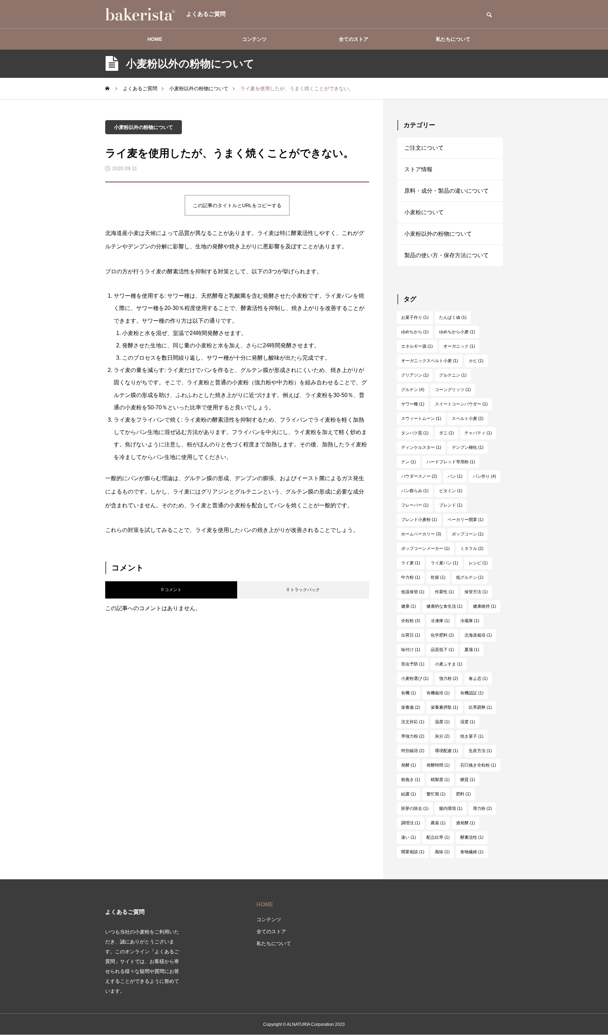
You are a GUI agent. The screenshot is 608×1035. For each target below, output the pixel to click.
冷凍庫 (440, 620)
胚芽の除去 (415, 808)
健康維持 (484, 606)
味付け (410, 649)
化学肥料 (442, 635)
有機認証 (471, 692)
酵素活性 (471, 837)
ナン (408, 461)
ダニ (446, 432)
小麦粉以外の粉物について (143, 127)
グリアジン (415, 375)
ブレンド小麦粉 (419, 519)
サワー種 (412, 404)
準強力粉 (412, 736)
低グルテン (469, 577)
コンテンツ (254, 39)
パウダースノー (419, 476)
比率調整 (480, 707)
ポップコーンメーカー (425, 548)
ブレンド (450, 505)
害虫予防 (412, 664)
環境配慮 (446, 750)
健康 (408, 606)
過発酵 (465, 822)
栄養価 (410, 707)
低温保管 (412, 591)
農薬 (438, 822)
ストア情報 (418, 169)
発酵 (408, 765)
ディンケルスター (421, 447)
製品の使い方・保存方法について (446, 255)
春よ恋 (478, 678)
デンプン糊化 (467, 447)
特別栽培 (412, 750)
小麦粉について (424, 212)
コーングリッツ (453, 389)
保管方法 (476, 591)
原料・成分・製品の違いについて (446, 191)
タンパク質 (415, 432)
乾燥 (438, 577)
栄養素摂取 (444, 707)
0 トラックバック (303, 589)
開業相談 (412, 851)
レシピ (478, 562)
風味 (442, 851)
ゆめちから (415, 331)
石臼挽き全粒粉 (478, 765)
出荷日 (410, 635)
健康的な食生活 (444, 606)
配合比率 (438, 837)
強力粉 (448, 678)
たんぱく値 (453, 317)
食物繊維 (471, 851)
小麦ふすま (448, 664)
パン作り (484, 476)
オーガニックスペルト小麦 (429, 360)
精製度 (440, 779)
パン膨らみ (415, 490)
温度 (442, 721)
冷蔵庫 (469, 620)
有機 (408, 692)
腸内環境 (450, 808)
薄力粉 (482, 808)
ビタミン (450, 490)
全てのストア (353, 39)
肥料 (463, 794)
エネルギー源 (417, 346)
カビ (476, 360)
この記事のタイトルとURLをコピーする (237, 205)
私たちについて (453, 39)
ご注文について (424, 148)
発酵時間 (438, 765)
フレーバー (415, 505)
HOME (154, 39)
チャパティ (478, 432)
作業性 (444, 591)
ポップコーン (467, 534)
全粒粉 (410, 620)
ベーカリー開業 (465, 519)
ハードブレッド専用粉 (450, 461)
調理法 (410, 822)
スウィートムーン (421, 418)
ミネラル (471, 548)
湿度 (467, 721)
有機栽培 (438, 692)
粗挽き (410, 779)
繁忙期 (435, 794)
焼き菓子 (471, 736)
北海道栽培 (478, 635)
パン (455, 476)
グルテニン (453, 375)
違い (408, 837)
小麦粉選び (415, 678)
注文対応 (412, 721)
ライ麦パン (444, 562)
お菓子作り (415, 317)
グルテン (412, 389)
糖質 (467, 779)
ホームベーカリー (421, 534)
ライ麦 (410, 562)
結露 (408, 794)
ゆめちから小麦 (457, 331)
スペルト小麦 (467, 418)
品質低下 (442, 649)
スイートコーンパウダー (461, 404)
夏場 (471, 649)
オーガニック (459, 346)
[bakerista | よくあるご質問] (140, 14)
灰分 (442, 736)
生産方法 (480, 750)
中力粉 (410, 577)
